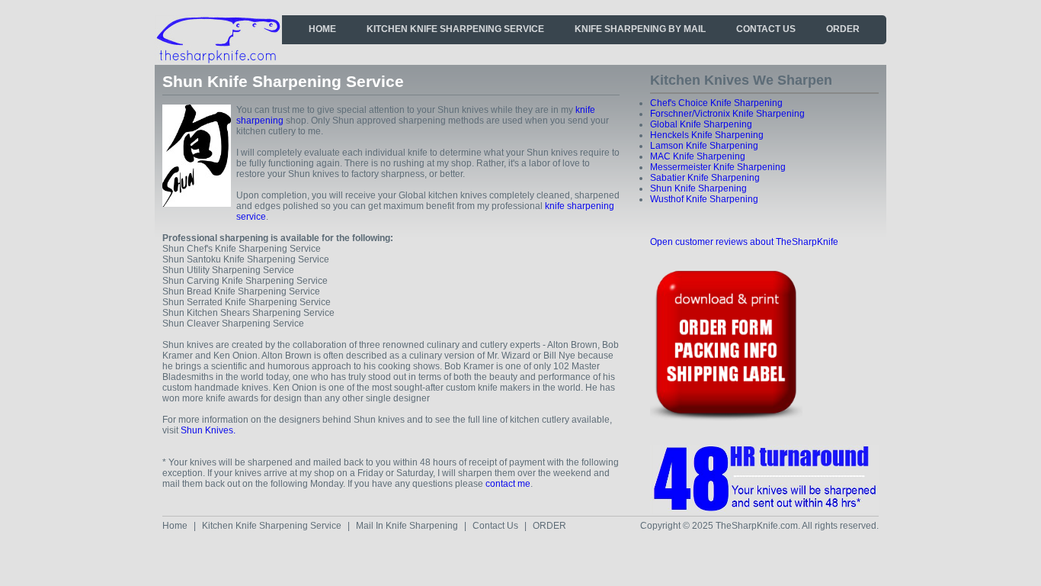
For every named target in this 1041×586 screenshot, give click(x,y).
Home (174, 525)
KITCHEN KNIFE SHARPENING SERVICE (455, 29)
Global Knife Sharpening (701, 124)
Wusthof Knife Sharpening (704, 199)
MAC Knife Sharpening (697, 156)
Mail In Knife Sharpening (407, 525)
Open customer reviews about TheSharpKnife (744, 242)
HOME (322, 29)
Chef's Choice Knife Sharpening (716, 103)
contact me (507, 483)
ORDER (843, 29)
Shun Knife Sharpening (698, 188)
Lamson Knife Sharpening (704, 145)
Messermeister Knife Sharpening (718, 167)
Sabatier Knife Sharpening (705, 177)
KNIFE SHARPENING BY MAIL (640, 29)
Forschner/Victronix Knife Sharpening (727, 113)
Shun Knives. (208, 430)
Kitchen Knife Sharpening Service (271, 525)
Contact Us (495, 525)
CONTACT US (766, 29)
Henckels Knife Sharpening (707, 135)
